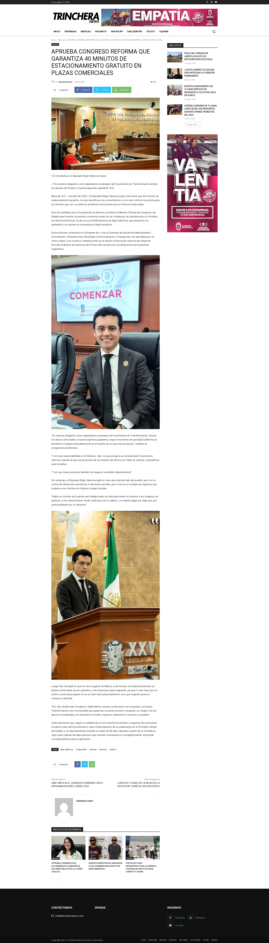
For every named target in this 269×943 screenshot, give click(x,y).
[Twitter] (85, 764)
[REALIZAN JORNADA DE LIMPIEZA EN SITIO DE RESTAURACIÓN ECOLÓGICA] (174, 57)
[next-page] (58, 879)
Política (113, 749)
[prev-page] (53, 879)
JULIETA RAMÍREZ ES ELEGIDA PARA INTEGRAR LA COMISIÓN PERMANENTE (199, 73)
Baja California (66, 749)
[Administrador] (53, 81)
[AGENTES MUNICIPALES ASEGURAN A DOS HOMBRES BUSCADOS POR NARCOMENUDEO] (106, 848)
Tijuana (130, 858)
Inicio (53, 40)
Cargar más (191, 124)
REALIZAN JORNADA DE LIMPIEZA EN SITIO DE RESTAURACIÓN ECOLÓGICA (198, 56)
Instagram (200, 917)
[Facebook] (207, 2)
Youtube (179, 925)
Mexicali (61, 40)
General (93, 749)
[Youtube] (216, 2)
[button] (214, 31)
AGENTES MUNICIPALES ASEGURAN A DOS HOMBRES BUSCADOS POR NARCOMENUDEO (105, 866)
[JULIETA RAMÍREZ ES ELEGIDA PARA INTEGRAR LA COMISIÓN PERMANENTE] (174, 73)
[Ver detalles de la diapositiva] (159, 17)
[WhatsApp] (92, 764)
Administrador (65, 82)
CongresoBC (81, 749)
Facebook (180, 917)
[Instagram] (211, 2)
